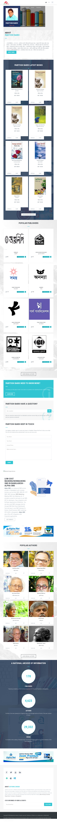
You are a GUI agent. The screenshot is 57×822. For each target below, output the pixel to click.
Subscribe (48, 804)
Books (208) (33, 623)
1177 (8, 291)
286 (7, 361)
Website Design (11, 818)
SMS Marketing (20, 494)
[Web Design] (28, 471)
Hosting (23, 818)
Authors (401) (21, 291)
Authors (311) (21, 326)
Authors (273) (46, 361)
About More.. (11, 52)
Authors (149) (46, 326)
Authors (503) (46, 291)
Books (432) (8, 573)
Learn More (10, 394)
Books (32, 7)
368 (7, 256)
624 (33, 326)
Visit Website (9, 519)
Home (22, 7)
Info (16, 573)
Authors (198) (21, 256)
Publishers (38, 7)
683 (33, 361)
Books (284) (33, 573)
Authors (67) (21, 361)
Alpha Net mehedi (14, 815)
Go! (49, 411)
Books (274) (33, 598)
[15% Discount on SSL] (28, 531)
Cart (17, 102)
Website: (23, 25)
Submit (9, 462)
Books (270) (8, 598)
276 (33, 256)
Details (9, 102)
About (27, 7)
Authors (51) (46, 256)
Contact (23, 10)
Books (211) (8, 648)
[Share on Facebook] (25, 256)
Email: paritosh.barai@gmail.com (28, 28)
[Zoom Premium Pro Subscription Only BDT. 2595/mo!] (28, 756)
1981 (33, 291)
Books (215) (8, 623)
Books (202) (33, 648)
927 (7, 326)
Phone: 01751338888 (32, 25)
